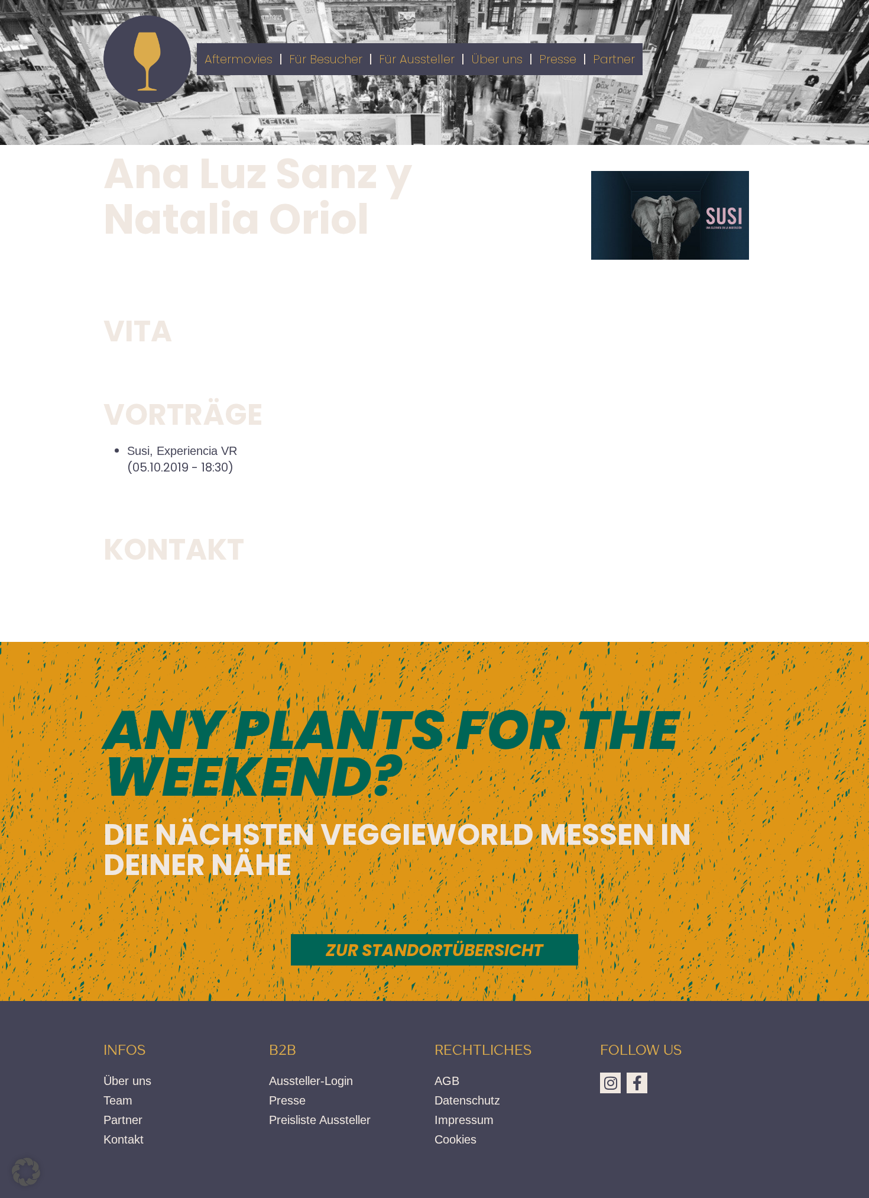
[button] (26, 1172)
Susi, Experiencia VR (182, 450)
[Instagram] (610, 1083)
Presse (557, 59)
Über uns (497, 59)
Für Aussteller (417, 59)
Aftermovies (239, 59)
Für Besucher (325, 59)
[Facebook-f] (637, 1083)
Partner (614, 59)
